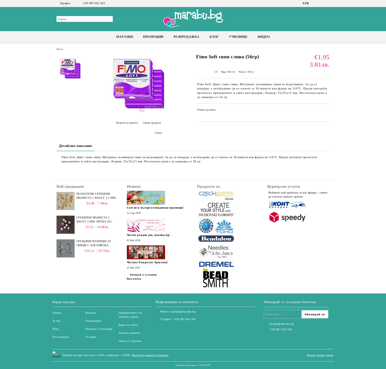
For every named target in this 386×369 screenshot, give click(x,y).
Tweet (158, 132)
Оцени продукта (152, 122)
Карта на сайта (128, 324)
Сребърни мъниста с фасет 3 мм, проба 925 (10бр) (94, 220)
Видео (264, 36)
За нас (56, 320)
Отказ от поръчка (130, 340)
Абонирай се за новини (143, 274)
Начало (59, 49)
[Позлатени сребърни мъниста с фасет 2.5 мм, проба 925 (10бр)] (65, 201)
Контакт (90, 312)
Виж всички (134, 278)
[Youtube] (176, 327)
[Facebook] (315, 3)
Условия (90, 336)
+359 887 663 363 (93, 3)
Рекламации (93, 320)
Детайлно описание (75, 146)
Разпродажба (186, 36)
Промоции (153, 36)
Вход (55, 328)
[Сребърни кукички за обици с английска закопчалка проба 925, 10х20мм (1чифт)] (65, 248)
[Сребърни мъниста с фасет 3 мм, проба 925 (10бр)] (65, 225)
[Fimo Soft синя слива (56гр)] (138, 112)
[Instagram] (321, 3)
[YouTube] (327, 3)
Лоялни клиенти (129, 332)
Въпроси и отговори (98, 328)
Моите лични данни (320, 355)
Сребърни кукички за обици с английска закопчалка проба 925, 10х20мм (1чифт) (95, 243)
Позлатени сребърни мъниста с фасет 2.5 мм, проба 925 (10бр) (96, 196)
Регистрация (60, 336)
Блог (214, 36)
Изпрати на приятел (127, 122)
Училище (238, 36)
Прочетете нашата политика (150, 355)
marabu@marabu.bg (183, 311)
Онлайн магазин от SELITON (193, 365)
